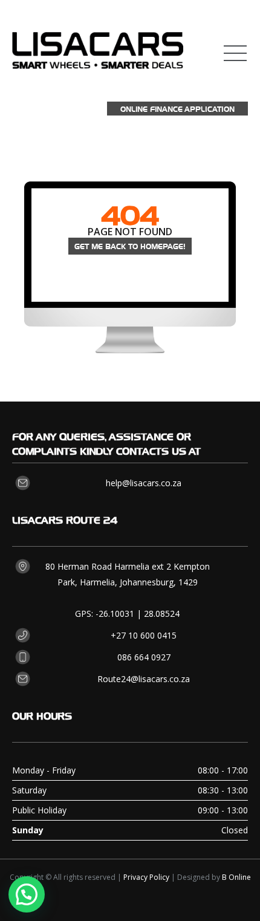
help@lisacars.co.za (143, 483)
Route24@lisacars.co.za (143, 679)
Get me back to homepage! (130, 246)
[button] (26, 894)
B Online (236, 877)
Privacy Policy (146, 877)
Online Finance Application (177, 108)
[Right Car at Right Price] (97, 45)
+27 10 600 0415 (144, 635)
